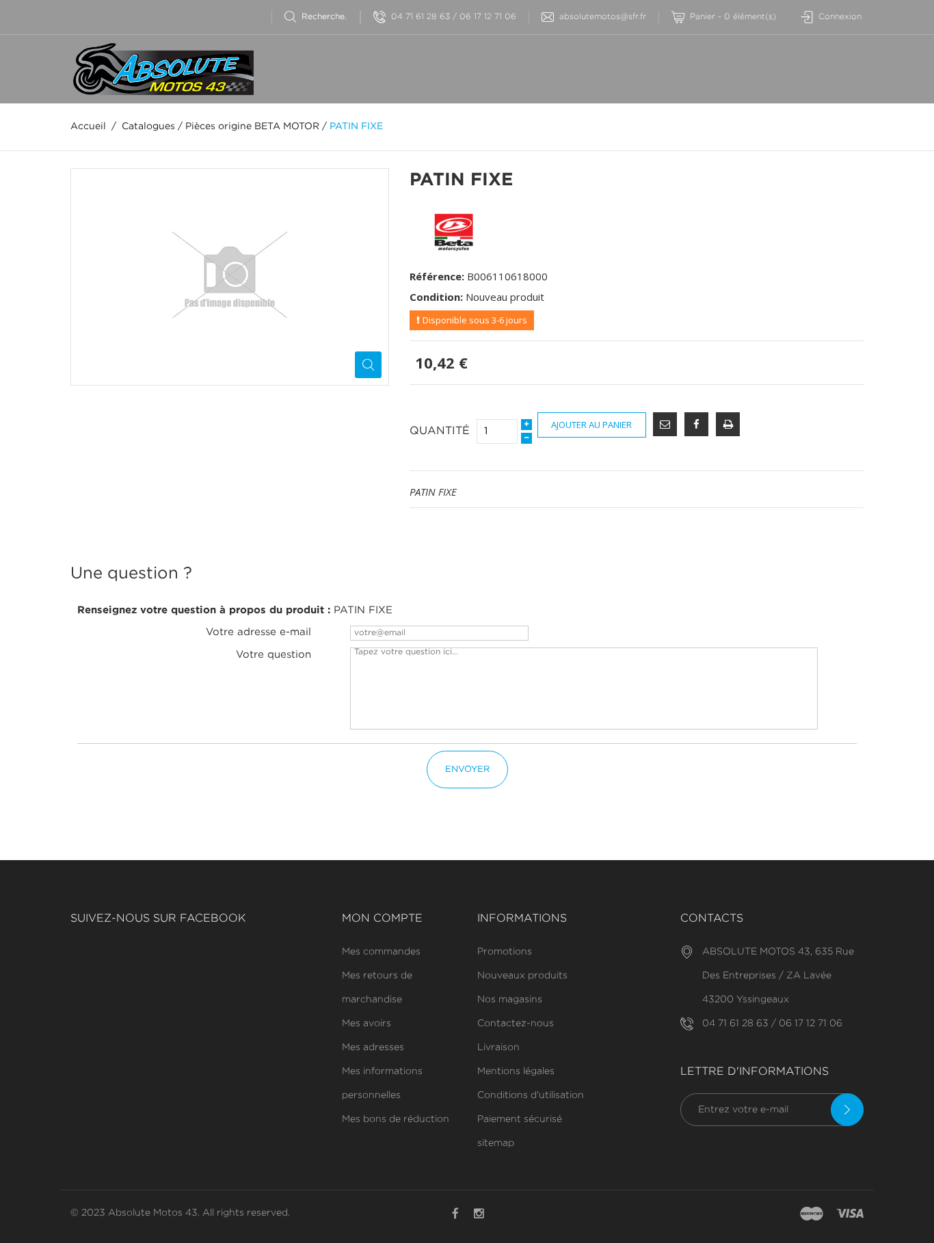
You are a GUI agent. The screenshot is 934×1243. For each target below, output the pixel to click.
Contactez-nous (515, 1023)
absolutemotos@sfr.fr (602, 17)
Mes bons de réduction (395, 1119)
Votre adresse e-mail (258, 632)
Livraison (498, 1047)
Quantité (440, 431)
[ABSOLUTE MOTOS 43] (162, 69)
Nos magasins (509, 999)
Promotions (504, 952)
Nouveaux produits (522, 976)
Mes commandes (381, 952)
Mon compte (382, 918)
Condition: (436, 297)
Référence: (437, 276)
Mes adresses (373, 1047)
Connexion (840, 17)
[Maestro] (811, 1214)
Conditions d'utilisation (530, 1095)
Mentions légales (516, 1071)
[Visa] (850, 1214)
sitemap (495, 1143)
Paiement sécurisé (519, 1119)
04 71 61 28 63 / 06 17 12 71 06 (453, 17)
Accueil (88, 126)
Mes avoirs (366, 1023)
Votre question (273, 654)
